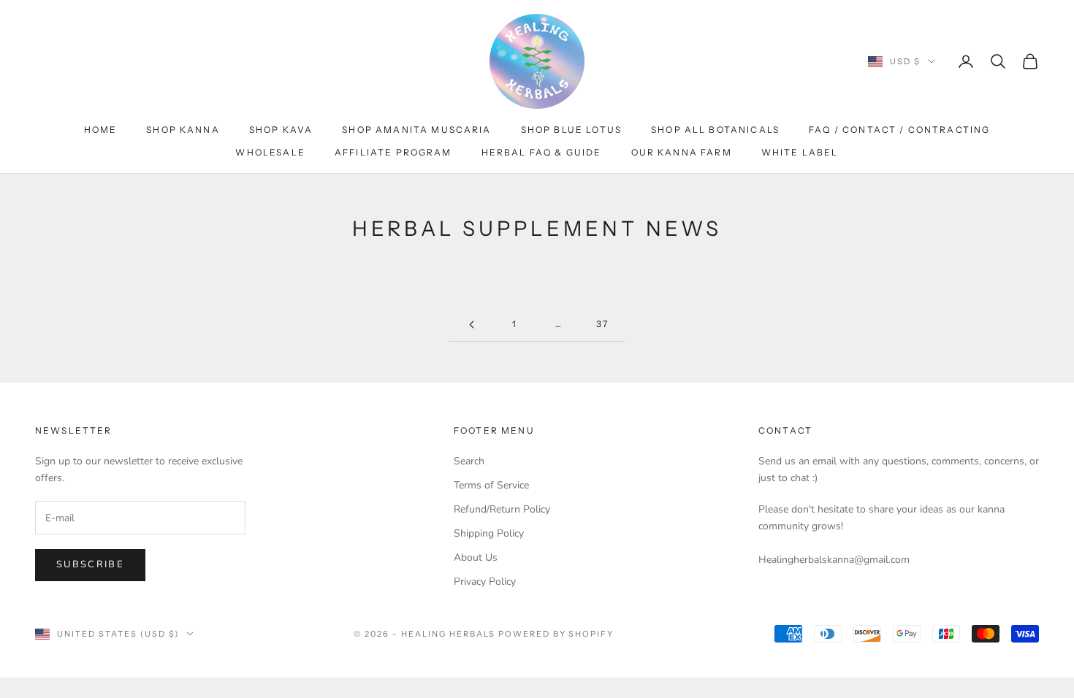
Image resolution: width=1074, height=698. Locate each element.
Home (101, 129)
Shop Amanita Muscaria (416, 129)
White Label (800, 152)
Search (469, 461)
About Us (476, 557)
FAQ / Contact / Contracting (899, 129)
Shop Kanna (183, 129)
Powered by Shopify (556, 634)
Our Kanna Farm (681, 152)
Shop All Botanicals (715, 129)
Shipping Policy (489, 533)
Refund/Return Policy (502, 509)
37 (602, 323)
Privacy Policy (485, 581)
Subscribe (90, 564)
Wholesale (270, 152)
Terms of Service (491, 485)
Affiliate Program (393, 152)
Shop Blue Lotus (571, 129)
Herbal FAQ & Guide (541, 152)
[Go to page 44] (471, 324)
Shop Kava (281, 129)
